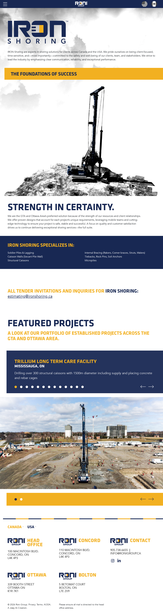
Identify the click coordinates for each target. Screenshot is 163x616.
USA (30, 527)
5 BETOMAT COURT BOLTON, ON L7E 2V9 (72, 587)
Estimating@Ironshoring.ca (30, 296)
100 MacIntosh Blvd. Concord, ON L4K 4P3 (23, 554)
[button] (15, 499)
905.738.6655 (119, 550)
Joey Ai (13, 607)
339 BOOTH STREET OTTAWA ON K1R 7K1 (21, 587)
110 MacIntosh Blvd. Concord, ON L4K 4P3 (74, 553)
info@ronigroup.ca (125, 553)
